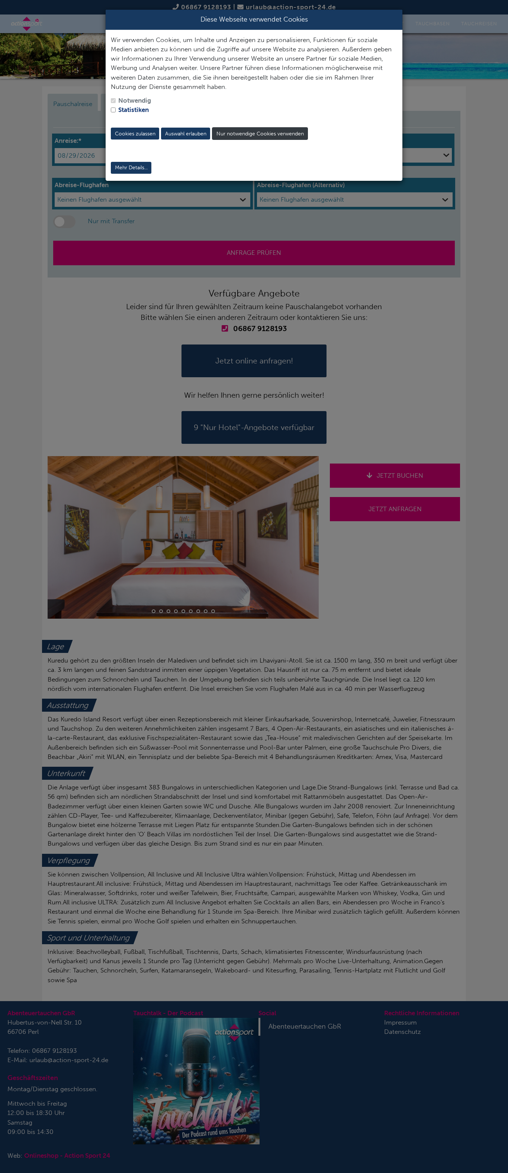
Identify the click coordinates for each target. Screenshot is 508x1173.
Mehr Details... (131, 167)
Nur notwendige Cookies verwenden (260, 134)
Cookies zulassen (135, 134)
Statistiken (133, 109)
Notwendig (134, 100)
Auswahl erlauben (185, 134)
